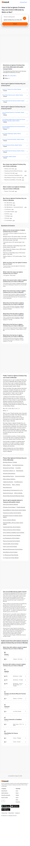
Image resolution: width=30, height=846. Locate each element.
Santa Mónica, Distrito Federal (10, 552)
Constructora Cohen (20, 476)
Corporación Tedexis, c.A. (9, 470)
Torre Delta (18, 467)
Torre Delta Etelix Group (17, 465)
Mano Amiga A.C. (7, 484)
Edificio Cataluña (18, 493)
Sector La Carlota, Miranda (9, 520)
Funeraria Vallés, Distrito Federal (10, 543)
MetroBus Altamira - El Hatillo (10, 462)
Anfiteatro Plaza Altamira (9, 473)
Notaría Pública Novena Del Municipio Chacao (13, 495)
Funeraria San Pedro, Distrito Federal (11, 527)
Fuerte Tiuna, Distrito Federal (10, 546)
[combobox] (15, 17)
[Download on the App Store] (15, 806)
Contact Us (17, 812)
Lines (17, 790)
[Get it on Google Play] (5, 806)
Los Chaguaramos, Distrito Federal (11, 538)
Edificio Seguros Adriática (9, 479)
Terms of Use (4, 812)
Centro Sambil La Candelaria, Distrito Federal (13, 532)
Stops (17, 797)
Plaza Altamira (19, 470)
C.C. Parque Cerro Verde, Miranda (10, 557)
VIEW (16, 168)
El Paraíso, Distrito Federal (9, 507)
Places (17, 793)
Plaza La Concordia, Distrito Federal (11, 541)
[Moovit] (5, 2)
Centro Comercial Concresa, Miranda (11, 535)
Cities (17, 799)
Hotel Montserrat (18, 481)
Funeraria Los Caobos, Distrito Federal (12, 512)
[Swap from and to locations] (24, 18)
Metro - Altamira (16, 484)
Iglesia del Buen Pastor (8, 476)
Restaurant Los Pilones (8, 467)
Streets (17, 795)
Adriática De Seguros (8, 493)
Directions (18, 801)
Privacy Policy (11, 812)
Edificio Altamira (7, 465)
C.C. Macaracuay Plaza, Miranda (10, 555)
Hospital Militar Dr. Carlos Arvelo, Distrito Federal (14, 510)
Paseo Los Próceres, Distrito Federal (11, 529)
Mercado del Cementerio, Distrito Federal (12, 549)
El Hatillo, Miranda (21, 507)
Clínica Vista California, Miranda (10, 504)
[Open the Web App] (5, 809)
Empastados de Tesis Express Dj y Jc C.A (12, 490)
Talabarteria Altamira (8, 481)
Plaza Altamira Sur (7, 487)
